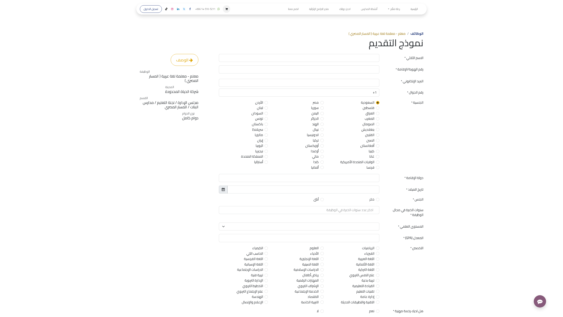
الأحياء (314, 253)
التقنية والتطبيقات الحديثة (357, 302)
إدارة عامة (367, 296)
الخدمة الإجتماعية (307, 291)
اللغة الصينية (310, 264)
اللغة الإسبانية (253, 264)
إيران (260, 140)
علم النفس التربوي (361, 275)
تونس (259, 118)
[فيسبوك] (190, 9)
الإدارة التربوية (254, 280)
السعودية (367, 102)
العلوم (314, 248)
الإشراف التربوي (308, 286)
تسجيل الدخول (151, 8)
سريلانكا (257, 129)
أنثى (316, 199)
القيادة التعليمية (363, 286)
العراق (370, 113)
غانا (371, 156)
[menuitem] (414, 9)
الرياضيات (368, 248)
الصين (370, 140)
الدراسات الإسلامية (306, 269)
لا (318, 311)
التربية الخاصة (310, 302)
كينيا (371, 151)
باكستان (257, 124)
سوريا (315, 108)
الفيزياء (369, 253)
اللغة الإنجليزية (309, 259)
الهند (315, 124)
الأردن (259, 102)
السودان (257, 113)
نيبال (316, 129)
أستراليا (258, 162)
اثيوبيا (259, 145)
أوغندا (315, 151)
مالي (315, 156)
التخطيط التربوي (252, 286)
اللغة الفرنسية (253, 259)
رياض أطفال (310, 275)
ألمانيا (315, 167)
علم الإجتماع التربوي (249, 291)
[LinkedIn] (178, 9)
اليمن (315, 113)
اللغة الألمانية (365, 264)
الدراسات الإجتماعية (250, 269)
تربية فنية (257, 275)
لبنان (260, 108)
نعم (371, 311)
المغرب (369, 118)
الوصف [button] (182, 60)
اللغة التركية (366, 269)
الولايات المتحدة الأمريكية (357, 162)
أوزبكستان (312, 145)
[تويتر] (184, 9)
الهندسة (257, 296)
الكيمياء (257, 248)
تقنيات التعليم (365, 291)
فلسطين (368, 108)
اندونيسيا (313, 135)
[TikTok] (166, 9)
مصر (316, 102)
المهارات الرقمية (307, 280)
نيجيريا (259, 151)
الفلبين (369, 135)
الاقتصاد (313, 296)
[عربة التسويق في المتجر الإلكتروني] (226, 9)
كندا (316, 162)
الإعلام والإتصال (252, 302)
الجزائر (315, 118)
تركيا (316, 140)
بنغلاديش (367, 129)
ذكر (371, 199)
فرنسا (370, 167)
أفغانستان (367, 145)
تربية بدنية (368, 280)
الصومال (368, 124)
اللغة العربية (366, 259)
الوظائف (416, 33)
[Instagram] (172, 9)
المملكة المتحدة (252, 156)
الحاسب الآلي (254, 253)
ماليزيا (259, 135)
